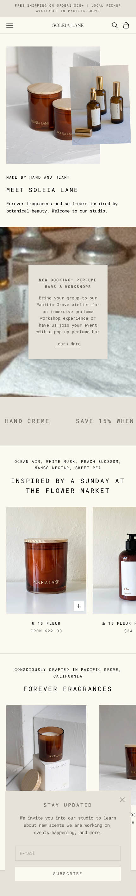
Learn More (68, 344)
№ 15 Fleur (46, 623)
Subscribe (68, 873)
